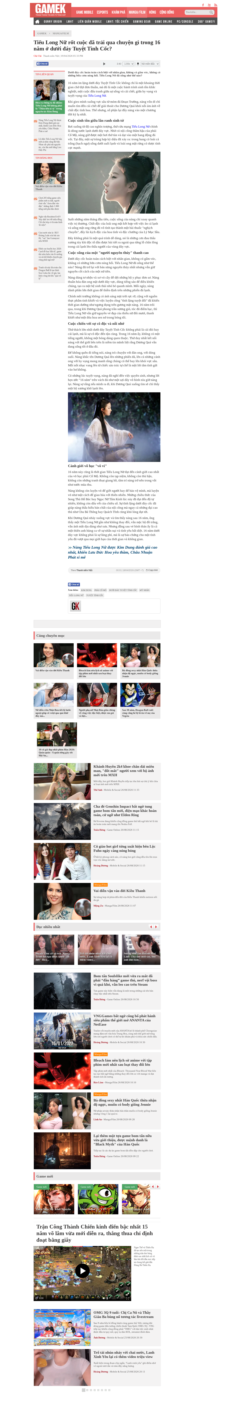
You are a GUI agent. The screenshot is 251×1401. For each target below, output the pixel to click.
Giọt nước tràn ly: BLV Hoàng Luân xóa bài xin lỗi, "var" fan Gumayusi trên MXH (49, 236)
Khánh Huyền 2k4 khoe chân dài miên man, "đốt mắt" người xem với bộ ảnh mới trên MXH (124, 770)
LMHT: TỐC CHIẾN (117, 21)
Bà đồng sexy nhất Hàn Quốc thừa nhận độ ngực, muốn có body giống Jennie (140, 673)
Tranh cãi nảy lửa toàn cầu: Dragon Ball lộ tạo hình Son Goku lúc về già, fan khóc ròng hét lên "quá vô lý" (50, 273)
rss (215, 5)
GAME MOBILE (84, 11)
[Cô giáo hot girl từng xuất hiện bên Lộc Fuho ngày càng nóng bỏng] (62, 861)
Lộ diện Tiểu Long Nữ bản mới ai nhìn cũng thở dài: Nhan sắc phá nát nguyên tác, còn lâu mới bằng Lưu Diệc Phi (50, 144)
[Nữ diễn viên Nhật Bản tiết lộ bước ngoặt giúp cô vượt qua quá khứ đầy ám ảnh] (54, 695)
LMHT (70, 21)
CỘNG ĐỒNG (167, 11)
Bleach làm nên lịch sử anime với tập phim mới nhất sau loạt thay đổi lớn (96, 673)
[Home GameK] (37, 21)
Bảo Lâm (98, 1082)
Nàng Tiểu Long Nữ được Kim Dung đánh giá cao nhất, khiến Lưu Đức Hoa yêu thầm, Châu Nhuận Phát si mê (50, 126)
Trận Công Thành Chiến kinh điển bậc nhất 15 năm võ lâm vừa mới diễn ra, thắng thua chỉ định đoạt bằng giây (94, 1233)
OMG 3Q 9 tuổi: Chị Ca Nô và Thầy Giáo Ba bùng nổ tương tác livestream (124, 1314)
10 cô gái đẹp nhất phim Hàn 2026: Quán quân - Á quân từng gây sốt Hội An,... (57, 752)
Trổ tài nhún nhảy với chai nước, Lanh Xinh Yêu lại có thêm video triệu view (124, 1354)
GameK (41, 33)
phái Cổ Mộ (100, 590)
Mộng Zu (98, 905)
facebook (203, 5)
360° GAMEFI (206, 21)
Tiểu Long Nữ (97, 95)
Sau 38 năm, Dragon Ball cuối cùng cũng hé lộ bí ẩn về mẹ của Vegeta (138, 713)
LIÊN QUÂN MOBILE (90, 21)
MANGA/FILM (137, 11)
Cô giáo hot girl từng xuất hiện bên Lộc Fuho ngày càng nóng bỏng (124, 848)
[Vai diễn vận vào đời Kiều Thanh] (49, 173)
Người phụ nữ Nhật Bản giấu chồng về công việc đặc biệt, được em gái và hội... (97, 713)
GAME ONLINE (164, 21)
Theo (114, 570)
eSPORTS (102, 11)
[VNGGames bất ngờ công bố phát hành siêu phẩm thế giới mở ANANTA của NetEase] (62, 1031)
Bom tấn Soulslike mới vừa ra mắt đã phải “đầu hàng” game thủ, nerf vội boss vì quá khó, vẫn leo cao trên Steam (125, 980)
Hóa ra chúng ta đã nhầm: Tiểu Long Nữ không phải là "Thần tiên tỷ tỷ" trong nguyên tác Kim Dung (48, 107)
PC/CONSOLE (185, 21)
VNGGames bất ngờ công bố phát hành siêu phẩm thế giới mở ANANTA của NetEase (124, 1020)
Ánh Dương (99, 1337)
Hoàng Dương (101, 865)
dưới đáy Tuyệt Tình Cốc (123, 590)
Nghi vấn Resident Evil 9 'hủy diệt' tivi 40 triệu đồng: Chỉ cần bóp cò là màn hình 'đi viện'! (50, 220)
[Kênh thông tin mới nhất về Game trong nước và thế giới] (50, 10)
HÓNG (152, 11)
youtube (209, 5)
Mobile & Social (112, 789)
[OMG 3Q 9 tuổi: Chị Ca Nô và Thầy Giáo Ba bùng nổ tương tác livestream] (62, 1327)
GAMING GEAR (142, 21)
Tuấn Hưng (99, 829)
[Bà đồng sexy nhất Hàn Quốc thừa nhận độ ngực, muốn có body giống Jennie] (140, 656)
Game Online (113, 829)
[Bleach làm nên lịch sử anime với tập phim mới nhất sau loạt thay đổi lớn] (97, 656)
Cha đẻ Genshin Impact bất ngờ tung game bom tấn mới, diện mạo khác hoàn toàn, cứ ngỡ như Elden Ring (125, 810)
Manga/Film (61, 33)
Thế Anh (98, 789)
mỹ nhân (144, 590)
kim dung (86, 590)
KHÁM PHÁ (118, 11)
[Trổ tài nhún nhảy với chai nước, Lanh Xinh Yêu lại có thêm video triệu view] (62, 1367)
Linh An (98, 1119)
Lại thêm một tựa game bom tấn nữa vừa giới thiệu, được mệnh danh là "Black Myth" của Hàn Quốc (123, 1140)
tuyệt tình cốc (94, 595)
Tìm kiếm (211, 12)
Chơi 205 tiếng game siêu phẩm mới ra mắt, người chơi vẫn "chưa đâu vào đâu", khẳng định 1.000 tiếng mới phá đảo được (50, 203)
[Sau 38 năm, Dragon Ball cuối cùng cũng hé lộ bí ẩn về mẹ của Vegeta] (140, 695)
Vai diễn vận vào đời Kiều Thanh (48, 188)
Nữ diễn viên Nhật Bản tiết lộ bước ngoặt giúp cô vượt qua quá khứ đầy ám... (53, 713)
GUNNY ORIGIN (53, 21)
